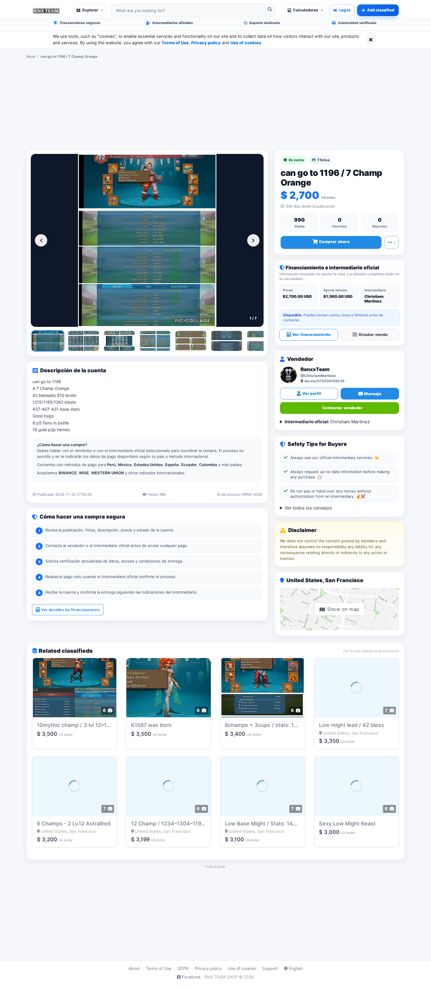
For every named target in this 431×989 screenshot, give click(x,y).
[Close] (370, 39)
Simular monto (373, 334)
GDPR (183, 968)
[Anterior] (41, 240)
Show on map (343, 609)
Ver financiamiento (311, 334)
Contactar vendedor (342, 407)
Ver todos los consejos (308, 508)
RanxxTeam (315, 369)
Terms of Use (175, 42)
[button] (90, 10)
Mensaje (372, 393)
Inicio (30, 56)
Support (270, 968)
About (134, 968)
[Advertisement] (215, 104)
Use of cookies (245, 42)
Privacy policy (206, 42)
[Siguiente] (253, 240)
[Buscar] (269, 9)
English (296, 968)
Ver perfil (311, 393)
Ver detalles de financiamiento (70, 609)
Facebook (191, 976)
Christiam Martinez (327, 421)
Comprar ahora (334, 241)
